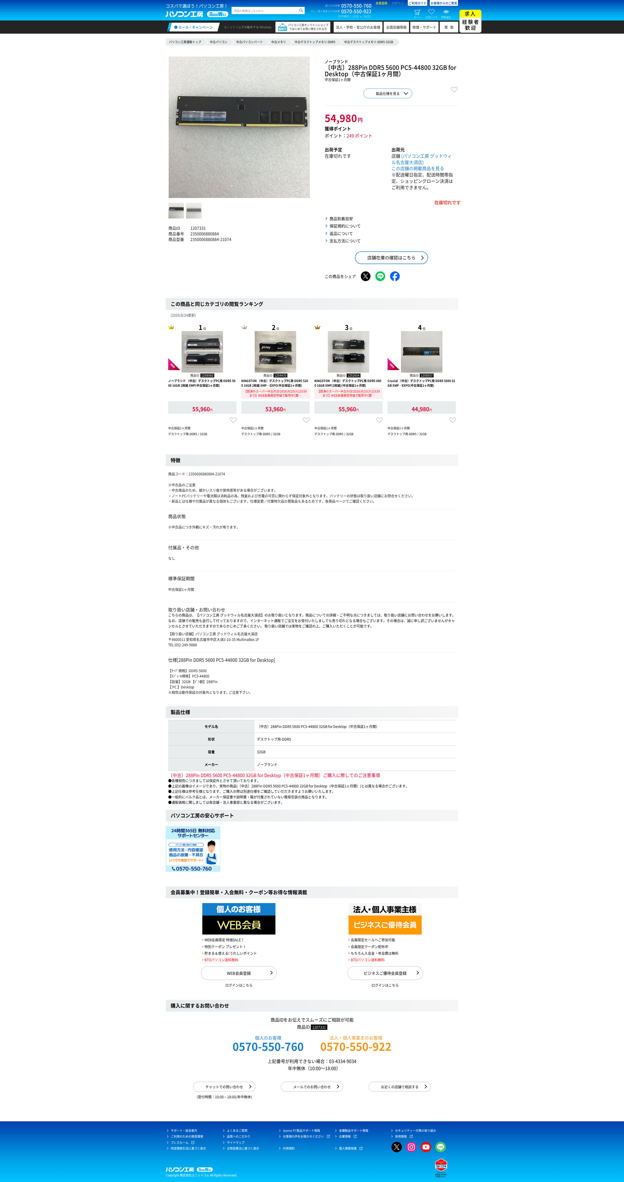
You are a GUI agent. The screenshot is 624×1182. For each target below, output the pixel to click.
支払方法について (345, 241)
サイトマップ (235, 1142)
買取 (450, 27)
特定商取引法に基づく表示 (188, 1148)
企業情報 (345, 1136)
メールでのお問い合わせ (312, 1086)
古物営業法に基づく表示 (243, 1148)
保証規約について (345, 226)
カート (417, 17)
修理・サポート (424, 27)
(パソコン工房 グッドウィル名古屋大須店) (421, 159)
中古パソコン (218, 42)
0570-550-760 (268, 1046)
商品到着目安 (341, 218)
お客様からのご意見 (444, 3)
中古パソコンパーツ (249, 42)
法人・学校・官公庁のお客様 (358, 27)
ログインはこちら (239, 985)
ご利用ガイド (417, 3)
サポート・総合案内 (184, 1130)
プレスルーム (179, 1142)
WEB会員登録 (239, 973)
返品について (341, 233)
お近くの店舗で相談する (400, 1086)
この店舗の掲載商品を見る (417, 168)
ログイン (398, 3)
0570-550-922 (355, 1046)
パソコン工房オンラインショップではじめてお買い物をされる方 (308, 27)
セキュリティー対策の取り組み (415, 1130)
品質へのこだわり (238, 1136)
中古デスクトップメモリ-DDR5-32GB (368, 42)
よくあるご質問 (237, 1130)
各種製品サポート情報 (353, 1130)
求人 (471, 20)
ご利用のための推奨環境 (187, 1136)
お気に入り (431, 17)
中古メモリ (278, 42)
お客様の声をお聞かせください (303, 1136)
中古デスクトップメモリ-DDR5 (315, 42)
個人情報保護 (348, 1148)
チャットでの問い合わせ (224, 1086)
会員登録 (381, 3)
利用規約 (289, 1148)
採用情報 (401, 1136)
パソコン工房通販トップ (185, 42)
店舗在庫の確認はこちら (391, 257)
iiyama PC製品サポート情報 (301, 1130)
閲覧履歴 (446, 17)
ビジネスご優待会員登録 (385, 973)
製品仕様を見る (388, 93)
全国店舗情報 (396, 27)
